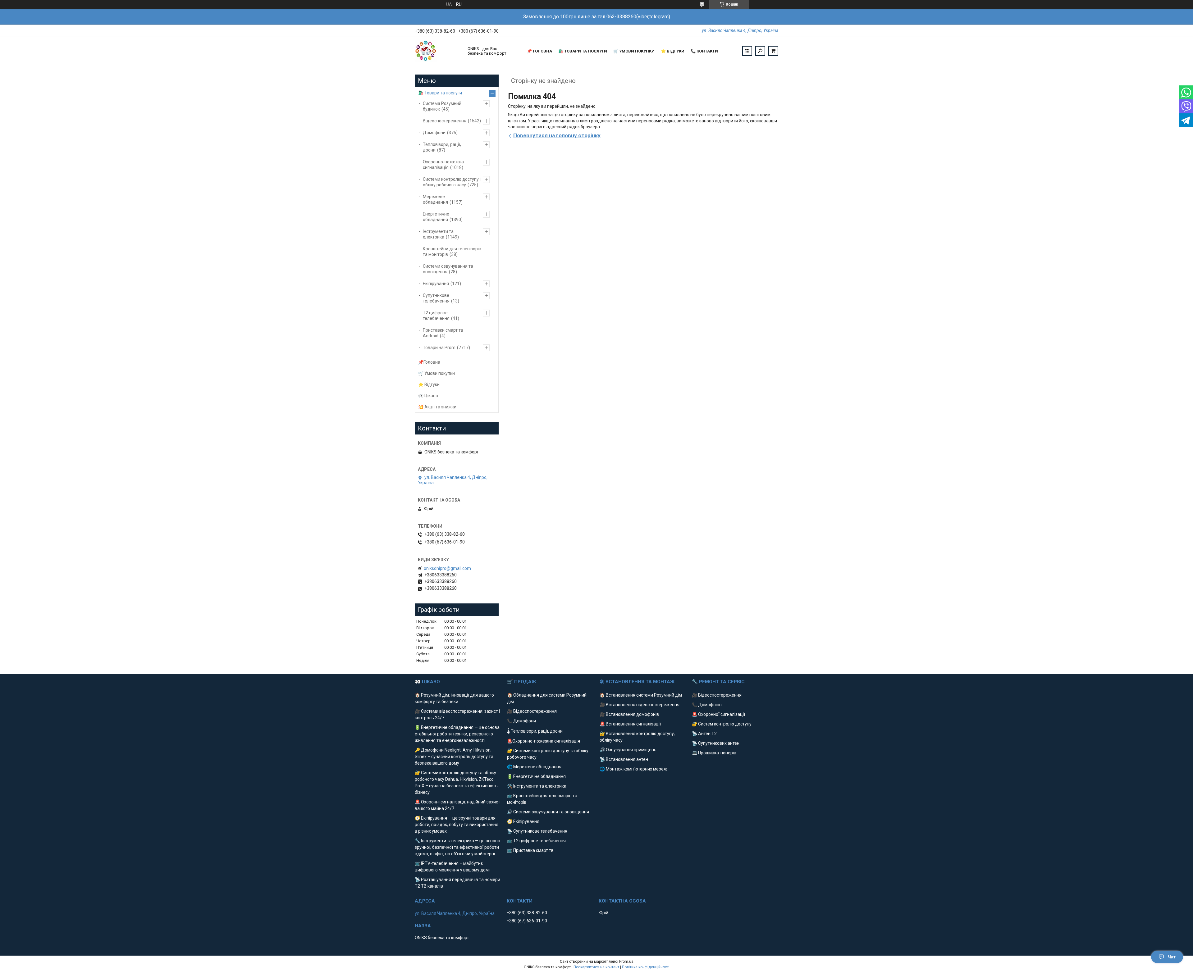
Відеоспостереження (444, 120)
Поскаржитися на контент (596, 967)
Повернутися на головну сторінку (557, 135)
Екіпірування (436, 283)
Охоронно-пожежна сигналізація (443, 164)
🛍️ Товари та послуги (582, 51)
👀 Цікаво (428, 395)
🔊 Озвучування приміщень (628, 749)
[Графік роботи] (747, 51)
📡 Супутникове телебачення (537, 831)
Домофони (434, 132)
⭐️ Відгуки (672, 51)
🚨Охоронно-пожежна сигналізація (543, 741)
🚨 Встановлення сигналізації (630, 723)
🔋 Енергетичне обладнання (536, 776)
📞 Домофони (521, 720)
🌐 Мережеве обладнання (534, 766)
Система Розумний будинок (442, 106)
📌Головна (429, 362)
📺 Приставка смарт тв (530, 850)
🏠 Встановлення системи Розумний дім (641, 695)
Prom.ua (626, 961)
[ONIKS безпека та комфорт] (438, 51)
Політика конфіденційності (646, 967)
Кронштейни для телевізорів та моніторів (452, 251)
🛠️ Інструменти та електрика (536, 786)
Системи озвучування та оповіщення (448, 269)
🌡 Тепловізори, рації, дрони (535, 731)
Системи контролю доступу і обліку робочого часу (452, 182)
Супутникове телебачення (436, 298)
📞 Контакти (704, 51)
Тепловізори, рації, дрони (442, 147)
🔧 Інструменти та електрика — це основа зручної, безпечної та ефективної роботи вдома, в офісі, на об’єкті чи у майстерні (457, 847)
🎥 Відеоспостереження (532, 711)
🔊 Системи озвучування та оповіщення (548, 811)
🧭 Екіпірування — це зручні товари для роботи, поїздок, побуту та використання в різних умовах (456, 825)
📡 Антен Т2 (704, 733)
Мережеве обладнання (435, 199)
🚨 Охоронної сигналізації (718, 714)
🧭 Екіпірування (523, 821)
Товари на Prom (439, 347)
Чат (1172, 956)
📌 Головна (539, 51)
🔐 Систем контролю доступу (722, 723)
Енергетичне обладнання (436, 216)
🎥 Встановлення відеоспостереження (639, 704)
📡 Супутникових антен (715, 743)
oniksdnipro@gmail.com (447, 568)
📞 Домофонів (707, 704)
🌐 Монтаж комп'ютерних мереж (633, 768)
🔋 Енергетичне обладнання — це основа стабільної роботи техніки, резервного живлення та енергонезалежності (457, 734)
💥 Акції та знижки (437, 406)
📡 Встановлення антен (624, 759)
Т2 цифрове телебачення (436, 315)
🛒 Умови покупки (634, 51)
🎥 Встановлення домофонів (629, 714)
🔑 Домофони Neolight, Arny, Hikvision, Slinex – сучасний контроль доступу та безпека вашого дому (454, 757)
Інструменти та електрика (438, 234)
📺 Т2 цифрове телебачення (536, 840)
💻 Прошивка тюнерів (714, 752)
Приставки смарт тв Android (443, 333)
